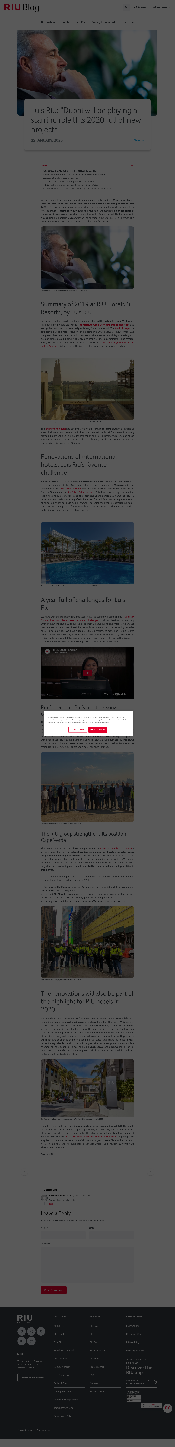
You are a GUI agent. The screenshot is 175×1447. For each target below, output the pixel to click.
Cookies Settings (78, 730)
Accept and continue (97, 730)
